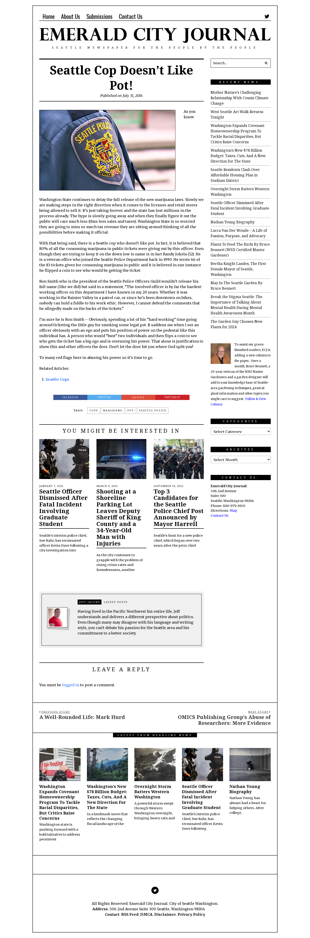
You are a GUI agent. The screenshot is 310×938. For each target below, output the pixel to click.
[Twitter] (267, 16)
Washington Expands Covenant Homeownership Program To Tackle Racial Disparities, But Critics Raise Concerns (59, 802)
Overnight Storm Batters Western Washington (152, 792)
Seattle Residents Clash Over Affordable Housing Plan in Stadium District (235, 175)
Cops (93, 410)
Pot (130, 410)
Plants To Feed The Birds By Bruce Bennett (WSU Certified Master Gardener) (240, 250)
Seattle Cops (57, 379)
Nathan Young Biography (233, 222)
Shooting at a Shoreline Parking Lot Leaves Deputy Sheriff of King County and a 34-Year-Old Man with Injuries (118, 517)
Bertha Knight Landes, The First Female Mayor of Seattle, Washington (238, 269)
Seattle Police (152, 410)
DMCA (146, 914)
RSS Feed (129, 914)
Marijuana (112, 410)
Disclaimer (165, 914)
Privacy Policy (191, 914)
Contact (112, 914)
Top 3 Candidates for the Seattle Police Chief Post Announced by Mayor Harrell (179, 507)
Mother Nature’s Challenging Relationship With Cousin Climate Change (239, 98)
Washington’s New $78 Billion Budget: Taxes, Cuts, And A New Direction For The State (238, 156)
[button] (266, 63)
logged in (70, 685)
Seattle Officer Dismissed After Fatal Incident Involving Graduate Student (63, 507)
